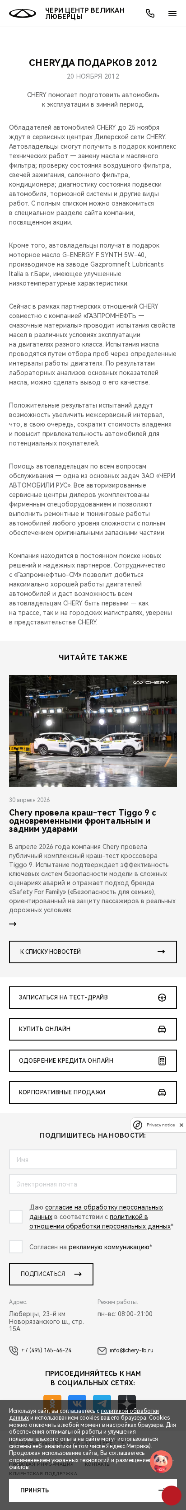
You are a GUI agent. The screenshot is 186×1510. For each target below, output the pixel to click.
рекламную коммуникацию (109, 1247)
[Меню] (172, 13)
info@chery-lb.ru (131, 1350)
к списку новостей (50, 952)
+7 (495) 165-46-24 (46, 1350)
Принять (34, 1490)
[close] (181, 1124)
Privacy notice (161, 1124)
